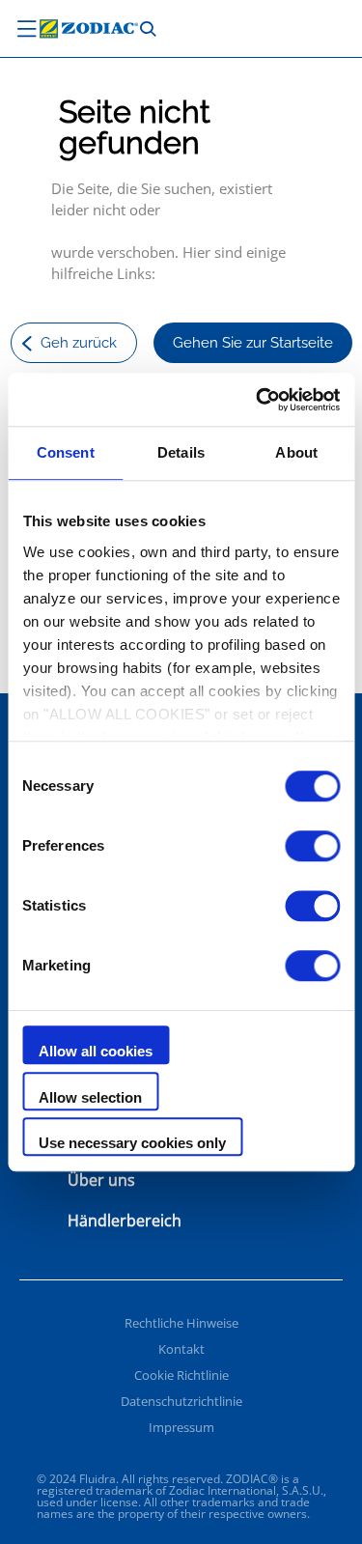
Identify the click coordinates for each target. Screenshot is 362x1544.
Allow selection (90, 1097)
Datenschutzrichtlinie (181, 1401)
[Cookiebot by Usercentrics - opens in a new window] (258, 399)
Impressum (181, 1427)
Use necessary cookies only (132, 1143)
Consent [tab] (66, 452)
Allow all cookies (96, 1051)
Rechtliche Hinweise (181, 1323)
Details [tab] (181, 452)
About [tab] (296, 452)
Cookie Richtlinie (181, 1375)
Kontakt (181, 1349)
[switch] (312, 845)
